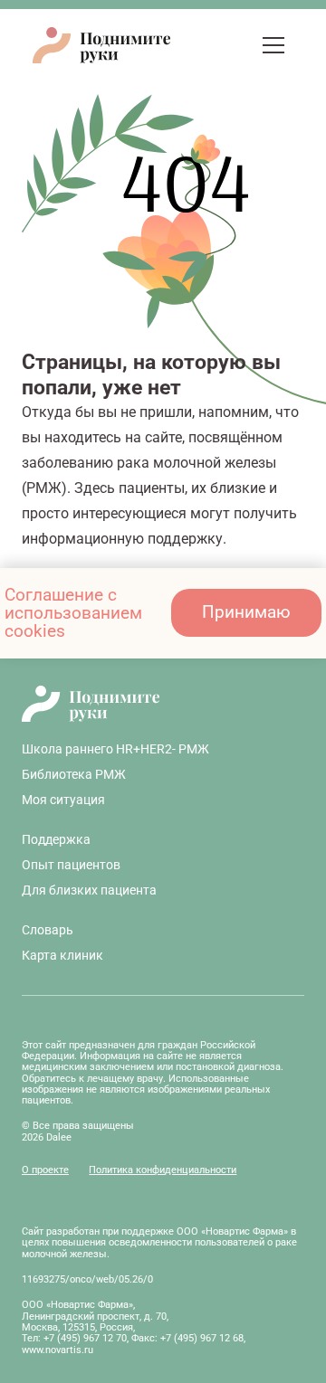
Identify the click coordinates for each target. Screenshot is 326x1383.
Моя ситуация (63, 799)
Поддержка (56, 839)
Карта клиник (62, 955)
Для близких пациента (89, 890)
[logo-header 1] (101, 45)
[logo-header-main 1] (163, 704)
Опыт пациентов (71, 864)
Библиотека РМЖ (74, 774)
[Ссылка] (206, 44)
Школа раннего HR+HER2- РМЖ (115, 749)
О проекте (45, 1170)
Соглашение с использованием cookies (73, 612)
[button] (237, 45)
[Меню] (273, 45)
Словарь (47, 930)
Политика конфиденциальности (162, 1170)
